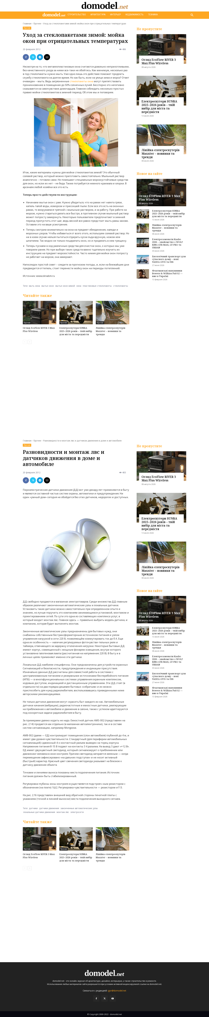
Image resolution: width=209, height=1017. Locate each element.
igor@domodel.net (117, 990)
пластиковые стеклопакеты (97, 285)
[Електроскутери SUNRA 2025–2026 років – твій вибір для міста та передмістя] (76, 312)
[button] (192, 15)
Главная (27, 23)
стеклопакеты (120, 285)
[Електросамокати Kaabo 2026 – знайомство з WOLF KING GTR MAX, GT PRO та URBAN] (143, 242)
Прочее (37, 23)
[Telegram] (40, 57)
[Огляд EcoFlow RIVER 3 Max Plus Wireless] (39, 312)
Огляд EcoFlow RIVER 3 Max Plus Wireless (159, 61)
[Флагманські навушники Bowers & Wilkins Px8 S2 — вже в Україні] (143, 274)
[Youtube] (113, 998)
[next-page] (30, 342)
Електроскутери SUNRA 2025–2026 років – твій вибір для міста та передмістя (75, 331)
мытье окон (47, 285)
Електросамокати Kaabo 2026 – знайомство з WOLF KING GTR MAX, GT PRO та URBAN (167, 243)
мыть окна (34, 285)
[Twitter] (33, 57)
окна (78, 285)
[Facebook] (26, 57)
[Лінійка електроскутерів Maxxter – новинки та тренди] (112, 312)
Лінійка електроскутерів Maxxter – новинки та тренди (110, 331)
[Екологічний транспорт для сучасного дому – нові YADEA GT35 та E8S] (143, 259)
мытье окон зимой (65, 285)
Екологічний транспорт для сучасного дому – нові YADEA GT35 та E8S (169, 259)
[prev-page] (25, 342)
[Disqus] (76, 389)
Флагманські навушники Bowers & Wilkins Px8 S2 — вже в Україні (167, 273)
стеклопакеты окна (81, 81)
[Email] (47, 57)
